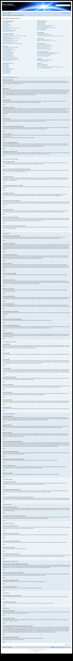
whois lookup (15, 628)
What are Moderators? (41, 23)
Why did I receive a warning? (8, 56)
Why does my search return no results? (44, 45)
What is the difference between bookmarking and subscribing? (48, 52)
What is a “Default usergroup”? (42, 28)
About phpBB (18, 613)
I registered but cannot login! (7, 25)
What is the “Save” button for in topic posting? (10, 58)
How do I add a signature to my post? (9, 49)
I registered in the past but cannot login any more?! (11, 27)
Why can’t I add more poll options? (9, 51)
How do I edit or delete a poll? (8, 52)
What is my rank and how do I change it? (10, 42)
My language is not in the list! (8, 39)
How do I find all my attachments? (43, 60)
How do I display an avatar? (7, 41)
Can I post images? (6, 67)
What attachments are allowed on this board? (45, 59)
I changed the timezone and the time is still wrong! (11, 38)
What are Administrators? (41, 22)
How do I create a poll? (7, 50)
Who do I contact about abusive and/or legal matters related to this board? (50, 66)
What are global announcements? (8, 68)
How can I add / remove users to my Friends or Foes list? (47, 40)
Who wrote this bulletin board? (42, 64)
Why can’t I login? (6, 26)
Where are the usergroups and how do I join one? (45, 25)
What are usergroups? (41, 24)
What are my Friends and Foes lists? (43, 39)
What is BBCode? (6, 64)
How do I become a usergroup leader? (43, 26)
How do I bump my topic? (7, 60)
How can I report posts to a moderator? (9, 57)
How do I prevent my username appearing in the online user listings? (14, 35)
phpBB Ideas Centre (55, 619)
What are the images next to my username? (10, 40)
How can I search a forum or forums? (43, 44)
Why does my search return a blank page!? (44, 46)
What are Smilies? (6, 66)
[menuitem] (9, 13)
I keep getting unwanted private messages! (44, 34)
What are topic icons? (6, 73)
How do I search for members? (42, 47)
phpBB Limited (35, 612)
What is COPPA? (6, 23)
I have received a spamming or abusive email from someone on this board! (50, 35)
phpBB (56, 195)
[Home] (3, 2)
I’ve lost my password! (6, 28)
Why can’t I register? (6, 24)
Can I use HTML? (6, 65)
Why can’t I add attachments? (8, 55)
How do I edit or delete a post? (8, 48)
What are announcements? (7, 69)
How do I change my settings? (8, 34)
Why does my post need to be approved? (10, 59)
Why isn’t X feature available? (42, 65)
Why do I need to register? (7, 22)
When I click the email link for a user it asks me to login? (12, 43)
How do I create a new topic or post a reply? (10, 47)
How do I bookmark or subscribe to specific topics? (46, 53)
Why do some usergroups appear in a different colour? (46, 27)
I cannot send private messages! (42, 33)
